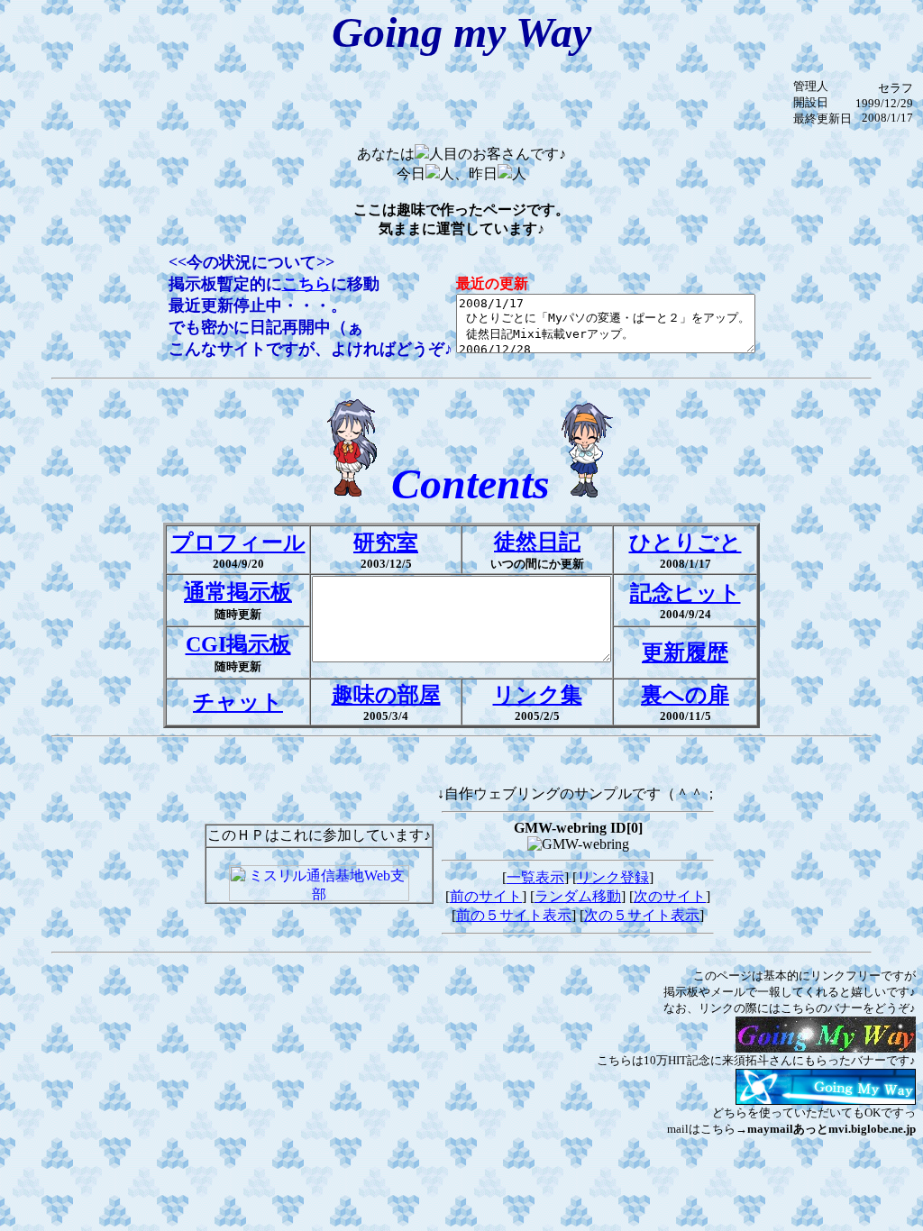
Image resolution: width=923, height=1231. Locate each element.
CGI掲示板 (238, 644)
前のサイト (486, 896)
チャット (238, 702)
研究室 (385, 542)
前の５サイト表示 (513, 915)
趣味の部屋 (386, 695)
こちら (306, 284)
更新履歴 (685, 652)
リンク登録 (613, 877)
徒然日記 (537, 541)
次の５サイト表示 (641, 915)
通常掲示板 (238, 592)
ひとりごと (685, 542)
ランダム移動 (578, 896)
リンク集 (537, 695)
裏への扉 (685, 695)
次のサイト (670, 896)
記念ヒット (685, 593)
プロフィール (238, 542)
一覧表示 (535, 877)
